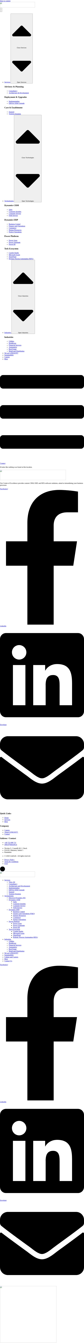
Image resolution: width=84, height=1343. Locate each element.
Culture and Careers (11, 957)
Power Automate (19, 925)
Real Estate (13, 949)
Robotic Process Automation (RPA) (25, 937)
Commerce (17, 917)
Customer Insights (19, 904)
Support (11, 892)
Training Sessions (15, 894)
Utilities (11, 941)
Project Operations (19, 919)
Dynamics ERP (14, 910)
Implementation (14, 888)
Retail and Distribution (16, 951)
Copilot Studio (18, 931)
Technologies (9, 896)
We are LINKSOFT (11, 953)
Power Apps (17, 923)
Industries (7, 939)
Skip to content (5, 1)
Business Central (19, 912)
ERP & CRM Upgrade (16, 890)
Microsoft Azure (18, 933)
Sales (15, 902)
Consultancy (13, 884)
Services (7, 880)
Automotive (13, 947)
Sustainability (9, 955)
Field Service (17, 908)
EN (1, 363)
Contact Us (8, 961)
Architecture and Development (19, 886)
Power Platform (14, 921)
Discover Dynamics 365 (17, 898)
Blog (6, 959)
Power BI (16, 927)
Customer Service (19, 906)
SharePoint (17, 935)
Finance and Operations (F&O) (24, 914)
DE (3, 363)
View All (12, 882)
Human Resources (19, 916)
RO (6, 363)
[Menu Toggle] (1, 10)
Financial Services (15, 945)
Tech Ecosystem (14, 929)
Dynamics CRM (14, 900)
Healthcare (12, 943)
